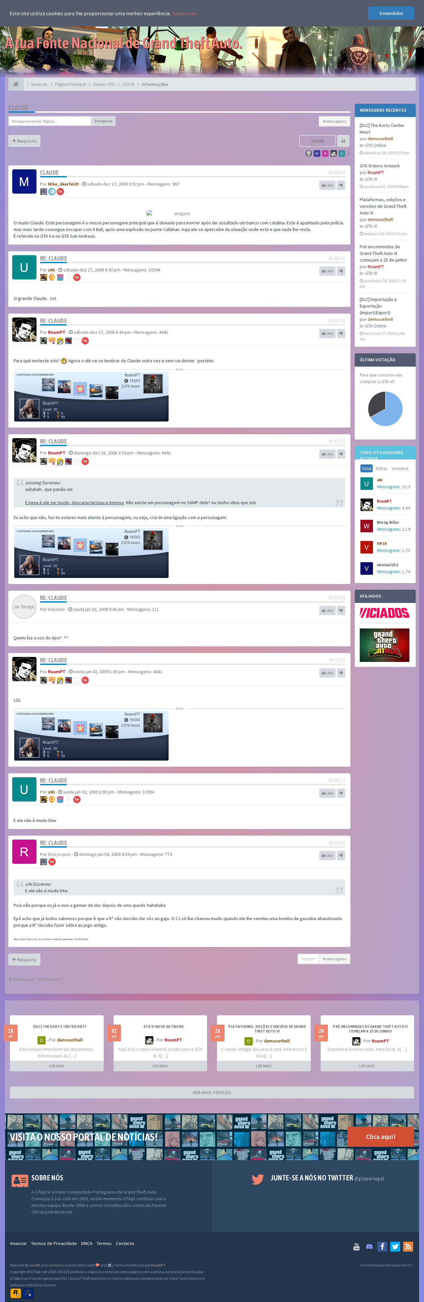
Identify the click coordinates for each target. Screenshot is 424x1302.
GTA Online (375, 145)
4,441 (407, 508)
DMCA (86, 1243)
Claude (18, 107)
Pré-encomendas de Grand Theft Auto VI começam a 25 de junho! (383, 253)
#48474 (337, 258)
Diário (381, 468)
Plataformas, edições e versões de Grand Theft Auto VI (383, 206)
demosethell (380, 139)
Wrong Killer (388, 522)
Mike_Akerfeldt (63, 184)
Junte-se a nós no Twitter (327, 1177)
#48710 (337, 441)
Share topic (317, 144)
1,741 (407, 571)
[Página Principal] (16, 84)
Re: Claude (53, 258)
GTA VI (371, 179)
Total (366, 468)
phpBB (35, 1265)
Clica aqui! (381, 1136)
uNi (380, 480)
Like (329, 185)
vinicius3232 (387, 564)
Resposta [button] (26, 141)
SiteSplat (55, 1265)
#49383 (337, 597)
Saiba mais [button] (185, 13)
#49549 (337, 842)
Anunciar (18, 1243)
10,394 (408, 487)
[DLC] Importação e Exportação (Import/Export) (378, 306)
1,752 (407, 550)
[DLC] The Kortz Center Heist (60, 1026)
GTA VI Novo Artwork (380, 166)
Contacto (125, 1243)
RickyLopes (59, 854)
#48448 (337, 172)
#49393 (337, 660)
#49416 (337, 780)
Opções (308, 958)
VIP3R (382, 543)
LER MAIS (57, 1065)
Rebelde (56, 609)
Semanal (400, 468)
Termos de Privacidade (54, 1243)
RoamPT (376, 172)
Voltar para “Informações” (38, 979)
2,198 (407, 529)
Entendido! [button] (391, 13)
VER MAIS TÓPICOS (212, 1092)
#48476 (337, 320)
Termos (104, 1243)
